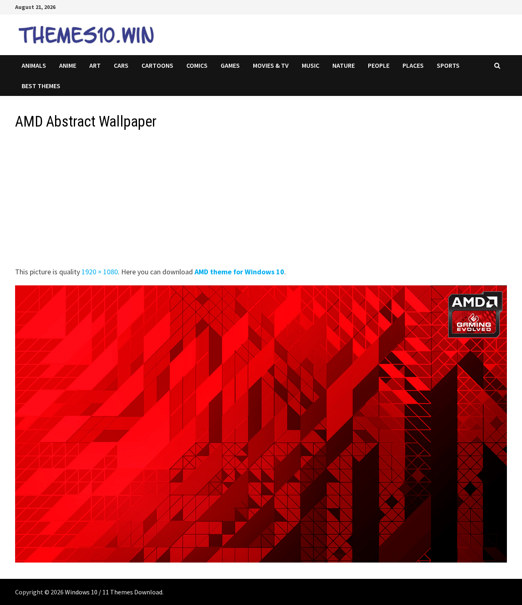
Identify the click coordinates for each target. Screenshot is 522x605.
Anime (67, 65)
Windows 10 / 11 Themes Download (113, 592)
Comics (197, 65)
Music (310, 65)
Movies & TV (271, 65)
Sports (448, 65)
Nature (343, 65)
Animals (34, 65)
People (378, 65)
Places (413, 65)
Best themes (41, 86)
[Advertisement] (259, 201)
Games (230, 65)
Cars (121, 65)
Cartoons (157, 65)
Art (95, 65)
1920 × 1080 (100, 271)
